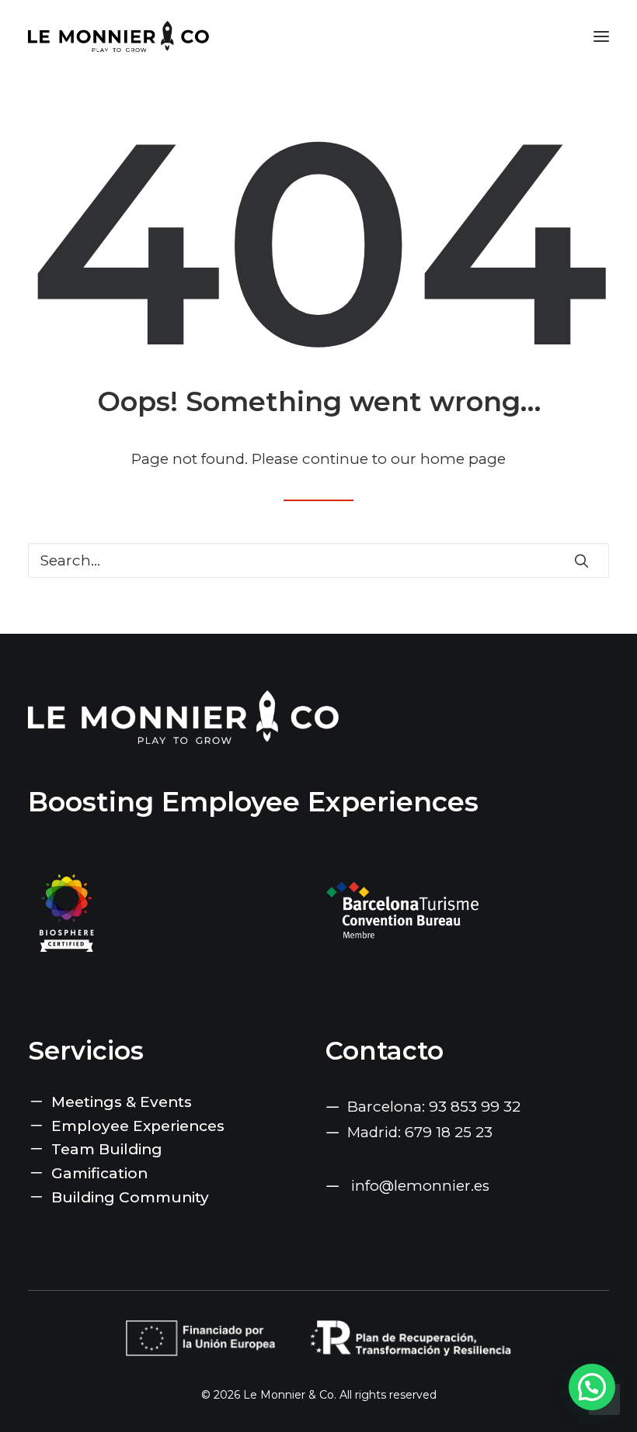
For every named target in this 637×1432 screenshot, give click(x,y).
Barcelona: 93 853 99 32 (433, 1107)
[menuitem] (170, 1103)
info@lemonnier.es (420, 1186)
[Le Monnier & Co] (118, 36)
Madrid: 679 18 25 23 (420, 1132)
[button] (601, 36)
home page (463, 459)
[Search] (318, 560)
